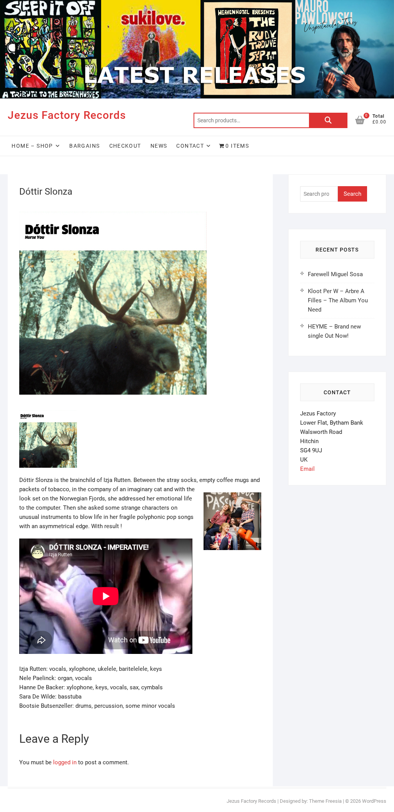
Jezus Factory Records (67, 115)
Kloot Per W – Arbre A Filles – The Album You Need (338, 300)
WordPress (374, 801)
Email (307, 468)
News (158, 146)
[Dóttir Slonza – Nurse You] (48, 414)
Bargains (84, 146)
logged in (65, 762)
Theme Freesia (325, 801)
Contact (190, 146)
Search (328, 120)
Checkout (125, 146)
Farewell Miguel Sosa (335, 274)
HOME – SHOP (32, 146)
